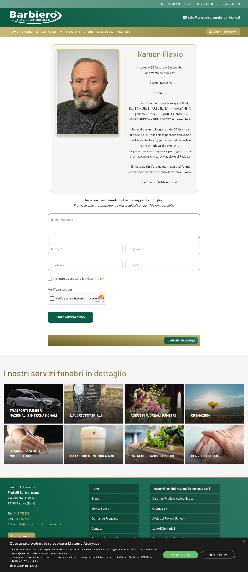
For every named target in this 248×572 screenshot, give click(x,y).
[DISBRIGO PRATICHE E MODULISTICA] (33, 444)
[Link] (36, 17)
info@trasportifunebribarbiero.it (40, 524)
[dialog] (124, 555)
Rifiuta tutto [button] (218, 554)
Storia (95, 498)
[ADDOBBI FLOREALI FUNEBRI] (154, 404)
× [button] (243, 541)
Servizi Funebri (101, 508)
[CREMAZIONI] (214, 404)
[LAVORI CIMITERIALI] (93, 404)
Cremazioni (160, 508)
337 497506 (23, 519)
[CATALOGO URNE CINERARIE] (93, 444)
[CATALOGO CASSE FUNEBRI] (154, 444)
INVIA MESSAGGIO (70, 317)
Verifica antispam (60, 289)
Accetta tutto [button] (180, 554)
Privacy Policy (94, 278)
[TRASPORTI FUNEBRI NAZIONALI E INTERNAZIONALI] (33, 404)
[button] (83, 566)
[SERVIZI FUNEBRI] (214, 444)
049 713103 (21, 513)
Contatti (96, 528)
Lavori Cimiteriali (163, 528)
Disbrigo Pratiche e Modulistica (172, 498)
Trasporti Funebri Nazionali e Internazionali (181, 488)
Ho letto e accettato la (78, 278)
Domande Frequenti (104, 518)
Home (95, 488)
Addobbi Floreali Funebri (169, 518)
